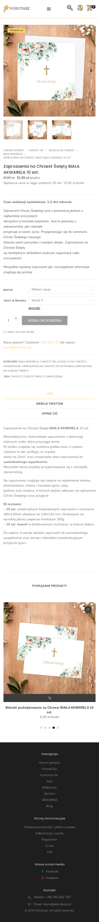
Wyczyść (34, 308)
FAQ (49, 852)
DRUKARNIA (49, 800)
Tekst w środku (14, 300)
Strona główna (13, 150)
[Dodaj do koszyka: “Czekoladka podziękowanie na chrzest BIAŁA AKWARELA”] (49, 698)
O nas (49, 846)
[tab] (49, 394)
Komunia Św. (50, 775)
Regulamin (49, 839)
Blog (49, 806)
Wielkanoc (49, 787)
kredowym (48, 519)
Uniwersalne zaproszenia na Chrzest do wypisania (38, 366)
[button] (91, 70)
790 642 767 (50, 342)
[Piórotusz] (16, 10)
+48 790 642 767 (58, 897)
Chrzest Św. (36, 150)
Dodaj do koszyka (44, 320)
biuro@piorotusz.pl (17, 347)
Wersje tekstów (49, 403)
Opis (49, 394)
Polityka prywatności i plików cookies (49, 827)
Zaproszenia (53, 376)
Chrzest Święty (33, 376)
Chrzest (16, 376)
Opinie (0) (50, 413)
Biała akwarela (13, 154)
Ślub (49, 781)
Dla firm (49, 794)
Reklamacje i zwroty (50, 833)
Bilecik (8, 290)
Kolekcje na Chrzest (61, 150)
